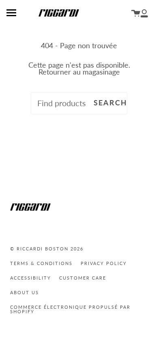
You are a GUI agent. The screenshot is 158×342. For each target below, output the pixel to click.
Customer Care (82, 277)
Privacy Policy (104, 263)
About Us (24, 292)
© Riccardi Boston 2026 (46, 248)
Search (110, 102)
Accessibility (30, 277)
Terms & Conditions (41, 263)
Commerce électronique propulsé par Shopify (70, 309)
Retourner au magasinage (79, 72)
